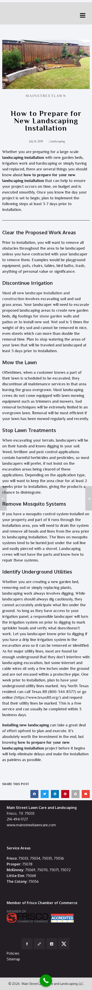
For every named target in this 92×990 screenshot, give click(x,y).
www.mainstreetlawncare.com (31, 825)
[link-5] (39, 943)
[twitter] (63, 943)
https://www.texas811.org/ (37, 697)
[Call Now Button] (46, 980)
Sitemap (13, 959)
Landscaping (57, 141)
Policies (13, 953)
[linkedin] (51, 943)
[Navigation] (82, 15)
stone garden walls (56, 316)
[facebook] (27, 943)
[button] (34, 794)
